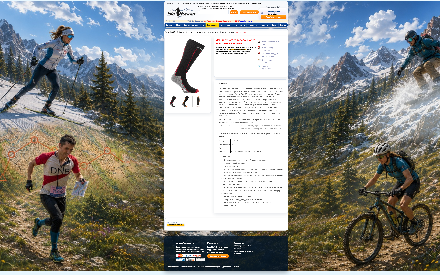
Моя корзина (274, 12)
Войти (279, 7)
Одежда (169, 25)
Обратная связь (243, 3)
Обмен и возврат (185, 3)
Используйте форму (218, 256)
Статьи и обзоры (255, 3)
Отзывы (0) (172, 222)
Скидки (222, 3)
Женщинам (264, 25)
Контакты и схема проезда (201, 3)
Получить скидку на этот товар (270, 55)
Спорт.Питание (239, 25)
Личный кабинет (231, 3)
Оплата (176, 3)
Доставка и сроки (267, 61)
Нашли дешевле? (266, 67)
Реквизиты (239, 243)
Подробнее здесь (245, 21)
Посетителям (173, 267)
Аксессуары (225, 25)
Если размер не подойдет (269, 48)
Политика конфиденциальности (243, 249)
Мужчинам (252, 25)
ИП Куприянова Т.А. (243, 246)
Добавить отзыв (175, 225)
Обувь (178, 25)
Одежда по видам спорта (194, 25)
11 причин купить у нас (270, 42)
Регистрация (271, 7)
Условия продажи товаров (208, 267)
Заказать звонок (249, 12)
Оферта (237, 254)
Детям (274, 25)
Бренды (283, 25)
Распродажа (212, 25)
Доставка (170, 3)
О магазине (215, 3)
